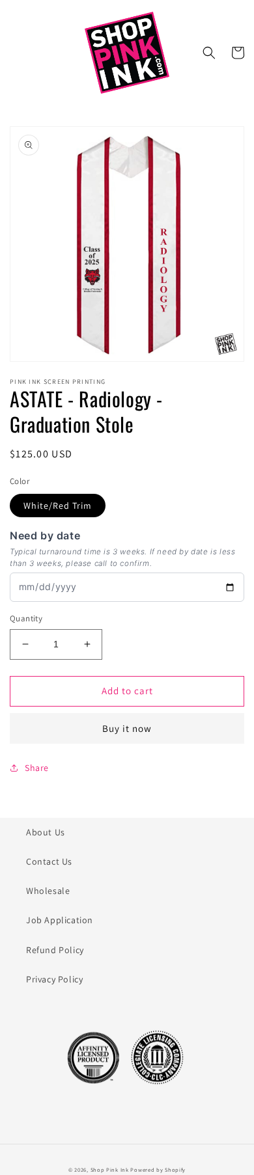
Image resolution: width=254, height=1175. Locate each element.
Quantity (26, 618)
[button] (209, 52)
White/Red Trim (57, 505)
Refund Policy (55, 950)
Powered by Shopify (158, 1169)
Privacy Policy (54, 979)
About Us (45, 832)
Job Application (59, 920)
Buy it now (127, 728)
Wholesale (48, 891)
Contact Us (49, 861)
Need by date (45, 535)
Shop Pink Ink (110, 1169)
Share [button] (37, 768)
